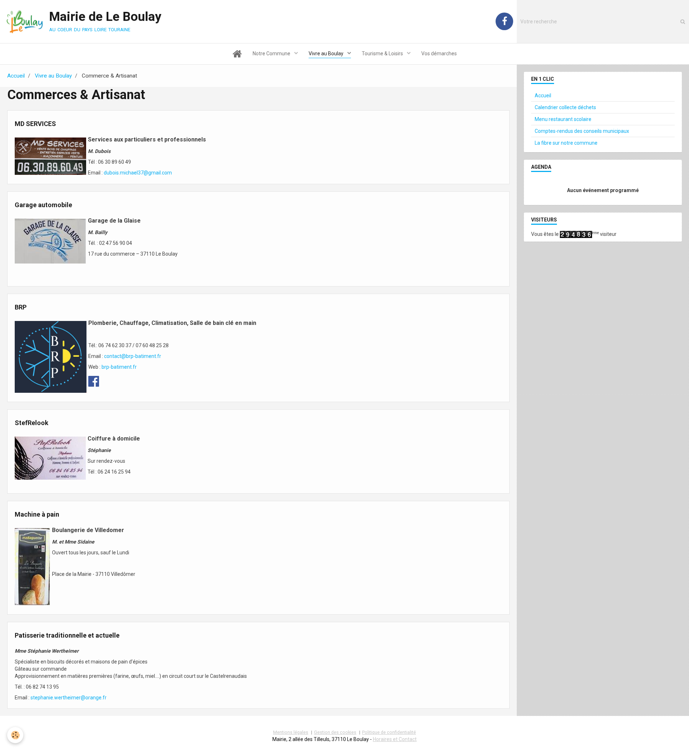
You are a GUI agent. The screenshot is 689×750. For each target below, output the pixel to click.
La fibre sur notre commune (566, 143)
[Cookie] (15, 735)
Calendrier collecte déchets (565, 107)
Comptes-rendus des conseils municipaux (582, 131)
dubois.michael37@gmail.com (138, 173)
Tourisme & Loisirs (383, 53)
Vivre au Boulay (326, 53)
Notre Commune (272, 53)
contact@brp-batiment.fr (132, 356)
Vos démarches (439, 53)
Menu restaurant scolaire (563, 119)
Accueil (16, 76)
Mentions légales (290, 732)
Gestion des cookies (335, 732)
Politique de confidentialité (389, 732)
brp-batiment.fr (119, 367)
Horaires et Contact (395, 739)
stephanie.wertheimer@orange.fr (69, 697)
